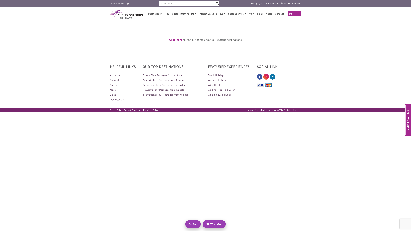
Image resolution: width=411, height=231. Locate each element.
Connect (279, 13)
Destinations (154, 13)
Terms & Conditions (132, 110)
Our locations (117, 99)
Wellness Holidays (217, 80)
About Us (115, 75)
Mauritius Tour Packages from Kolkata (163, 89)
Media (269, 13)
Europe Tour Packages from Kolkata (162, 75)
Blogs (260, 13)
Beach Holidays (216, 75)
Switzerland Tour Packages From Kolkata (165, 85)
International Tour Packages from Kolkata (165, 94)
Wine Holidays (216, 85)
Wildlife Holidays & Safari (221, 89)
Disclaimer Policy (150, 110)
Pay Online (292, 14)
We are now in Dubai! (220, 94)
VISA (251, 13)
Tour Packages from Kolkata (180, 13)
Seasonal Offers (236, 13)
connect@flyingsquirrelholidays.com (262, 3)
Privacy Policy (116, 110)
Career (113, 85)
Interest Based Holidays (211, 13)
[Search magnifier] (217, 3)
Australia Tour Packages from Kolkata (163, 80)
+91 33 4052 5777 (292, 3)
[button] (408, 120)
